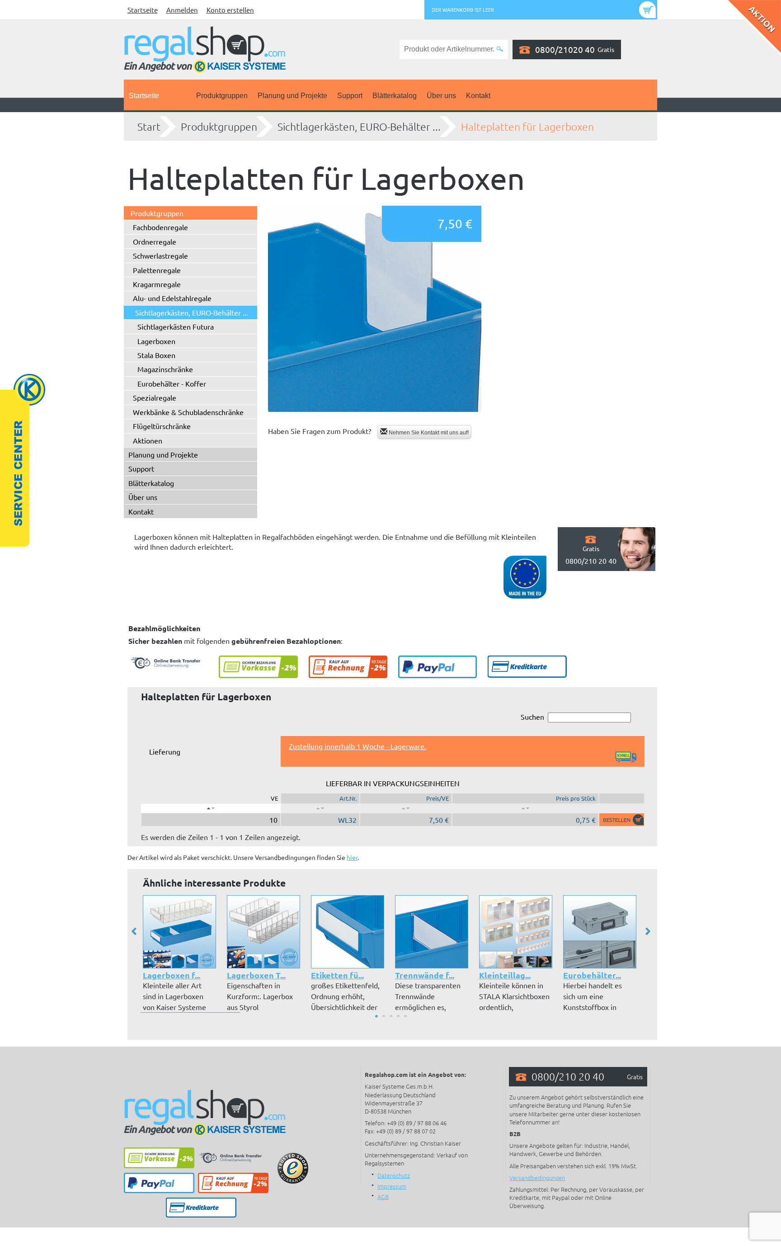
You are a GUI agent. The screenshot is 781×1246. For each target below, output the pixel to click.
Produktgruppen (222, 95)
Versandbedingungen (537, 1177)
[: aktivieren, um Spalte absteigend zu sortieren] (211, 808)
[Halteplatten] (374, 312)
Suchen (532, 716)
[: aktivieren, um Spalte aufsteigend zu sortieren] (320, 808)
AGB (383, 1196)
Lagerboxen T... (256, 975)
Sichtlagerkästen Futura (175, 326)
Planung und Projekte (292, 95)
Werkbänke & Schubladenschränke (188, 411)
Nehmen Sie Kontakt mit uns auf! (428, 432)
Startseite (142, 9)
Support (349, 95)
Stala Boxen (156, 354)
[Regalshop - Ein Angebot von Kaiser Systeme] (205, 48)
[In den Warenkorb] (621, 819)
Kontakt (478, 95)
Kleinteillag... (505, 975)
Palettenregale (157, 269)
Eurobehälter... (592, 975)
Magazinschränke (165, 368)
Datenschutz (393, 1175)
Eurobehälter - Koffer (171, 383)
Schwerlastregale (160, 255)
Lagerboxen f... (171, 975)
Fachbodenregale (160, 226)
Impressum (391, 1186)
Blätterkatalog (394, 95)
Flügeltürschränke (162, 425)
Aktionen (147, 440)
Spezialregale (154, 397)
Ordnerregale (154, 241)
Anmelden (182, 9)
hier (352, 857)
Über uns (441, 95)
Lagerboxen (156, 340)
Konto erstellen (230, 9)
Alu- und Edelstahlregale (172, 297)
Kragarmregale (157, 283)
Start (148, 126)
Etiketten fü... (337, 975)
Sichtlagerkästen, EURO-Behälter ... (359, 126)
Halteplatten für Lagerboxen (527, 126)
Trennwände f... (424, 975)
